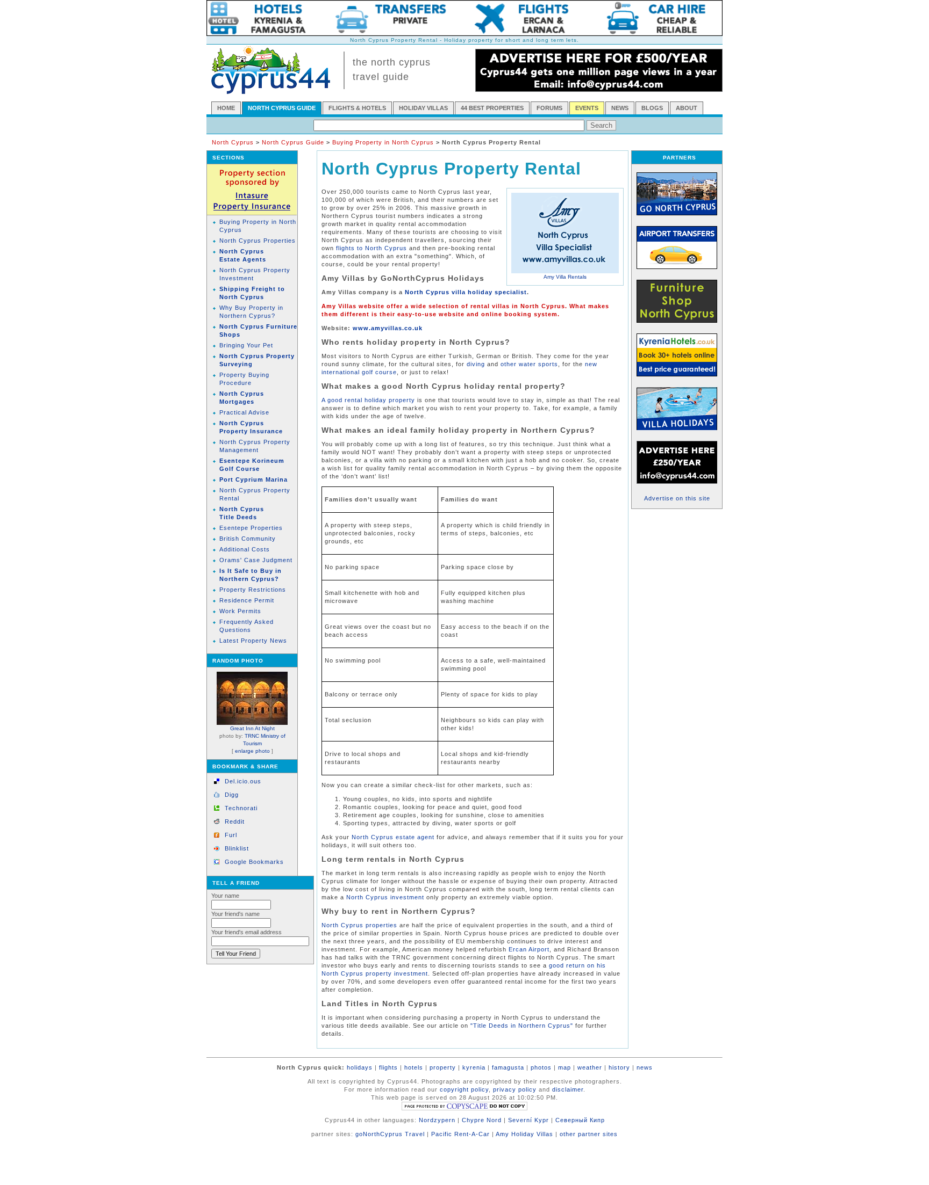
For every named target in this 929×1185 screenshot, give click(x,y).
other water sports (529, 364)
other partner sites (589, 1134)
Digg (232, 794)
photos (541, 1067)
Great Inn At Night (252, 728)
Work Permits (240, 611)
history (619, 1067)
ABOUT (686, 108)
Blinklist (237, 848)
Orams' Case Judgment (255, 560)
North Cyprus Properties (257, 240)
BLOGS (652, 108)
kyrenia (473, 1067)
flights (388, 1067)
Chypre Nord (482, 1120)
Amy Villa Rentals (565, 277)
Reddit (235, 821)
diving (476, 364)
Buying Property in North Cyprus (383, 142)
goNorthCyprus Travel (390, 1134)
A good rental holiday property (368, 400)
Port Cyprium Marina (253, 479)
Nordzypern (437, 1120)
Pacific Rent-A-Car (460, 1134)
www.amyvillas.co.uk (388, 328)
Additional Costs (244, 549)
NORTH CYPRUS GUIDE (282, 108)
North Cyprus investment (385, 897)
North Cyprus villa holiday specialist (466, 292)
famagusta (508, 1067)
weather (589, 1067)
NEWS (619, 108)
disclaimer (567, 1089)
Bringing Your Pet (246, 345)
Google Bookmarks (254, 862)
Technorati (241, 808)
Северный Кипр (580, 1120)
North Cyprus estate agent (393, 837)
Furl (231, 835)
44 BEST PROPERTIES (492, 108)
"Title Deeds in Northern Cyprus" (521, 1025)
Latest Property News (253, 640)
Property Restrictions (252, 589)
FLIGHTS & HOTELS (357, 108)
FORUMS (549, 108)
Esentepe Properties (251, 528)
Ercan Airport (529, 949)
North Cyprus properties (359, 925)
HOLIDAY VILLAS (423, 108)
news (645, 1067)
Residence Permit (246, 600)
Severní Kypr (528, 1120)
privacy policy (515, 1089)
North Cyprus (233, 142)
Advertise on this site (677, 498)
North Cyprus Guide (293, 142)
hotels (413, 1067)
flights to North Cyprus (371, 248)
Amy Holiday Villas (524, 1134)
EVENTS (586, 108)
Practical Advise (244, 412)
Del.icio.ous (243, 781)
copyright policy (464, 1089)
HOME (226, 108)
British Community (247, 538)
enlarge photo (252, 751)
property (443, 1067)
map (564, 1067)
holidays (360, 1067)
